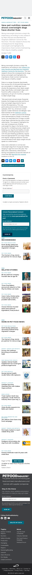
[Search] (25, 17)
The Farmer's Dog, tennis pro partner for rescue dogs (11, 256)
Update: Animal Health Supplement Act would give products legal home (11, 363)
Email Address (8, 188)
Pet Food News (23, 22)
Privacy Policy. (7, 231)
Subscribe (5, 568)
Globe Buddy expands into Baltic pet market (10, 408)
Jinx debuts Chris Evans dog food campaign (11, 420)
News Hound (5, 394)
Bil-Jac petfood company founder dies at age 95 (10, 275)
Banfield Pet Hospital (19, 154)
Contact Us (27, 568)
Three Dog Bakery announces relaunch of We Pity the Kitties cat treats (10, 287)
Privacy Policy (19, 570)
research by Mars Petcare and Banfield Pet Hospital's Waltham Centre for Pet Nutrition (15, 69)
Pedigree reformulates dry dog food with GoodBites (10, 442)
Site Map (27, 570)
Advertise (12, 568)
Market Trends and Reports (10, 348)
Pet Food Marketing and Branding (9, 417)
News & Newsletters (8, 22)
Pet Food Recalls (7, 371)
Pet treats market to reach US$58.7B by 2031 (10, 431)
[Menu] (29, 17)
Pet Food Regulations (8, 242)
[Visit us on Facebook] (2, 518)
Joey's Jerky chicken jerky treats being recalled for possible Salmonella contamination (10, 298)
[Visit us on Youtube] (9, 518)
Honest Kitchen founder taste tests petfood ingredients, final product (10, 308)
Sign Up (7, 234)
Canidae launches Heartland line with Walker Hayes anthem (10, 386)
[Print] (2, 56)
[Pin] (18, 56)
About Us (19, 568)
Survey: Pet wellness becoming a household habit (9, 352)
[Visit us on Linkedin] (5, 518)
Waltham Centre (20, 112)
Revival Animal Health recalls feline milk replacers (10, 374)
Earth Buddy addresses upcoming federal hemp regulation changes (9, 246)
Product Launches (7, 382)
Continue (8, 196)
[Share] (6, 56)
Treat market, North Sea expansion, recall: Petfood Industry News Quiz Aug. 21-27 (11, 397)
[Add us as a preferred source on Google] (22, 160)
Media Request (8, 570)
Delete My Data (16, 522)
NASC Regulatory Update (9, 360)
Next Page (18, 461)
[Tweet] (14, 56)
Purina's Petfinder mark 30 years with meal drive (14, 453)
